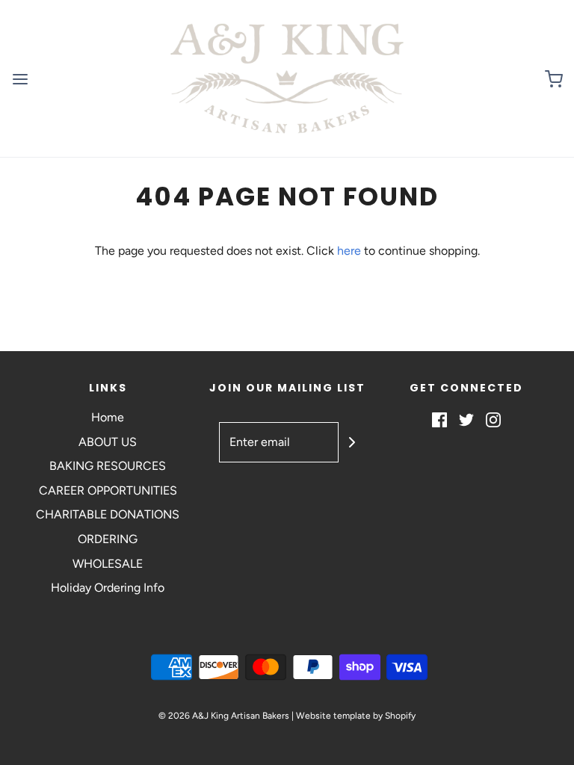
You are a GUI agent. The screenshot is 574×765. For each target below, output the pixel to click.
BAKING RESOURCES (107, 466)
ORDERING (108, 539)
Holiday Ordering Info (107, 587)
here (349, 251)
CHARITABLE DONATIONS (107, 514)
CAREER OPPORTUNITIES (108, 490)
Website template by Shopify (356, 715)
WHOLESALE (107, 564)
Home (107, 417)
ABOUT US (107, 442)
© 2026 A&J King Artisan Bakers (224, 715)
